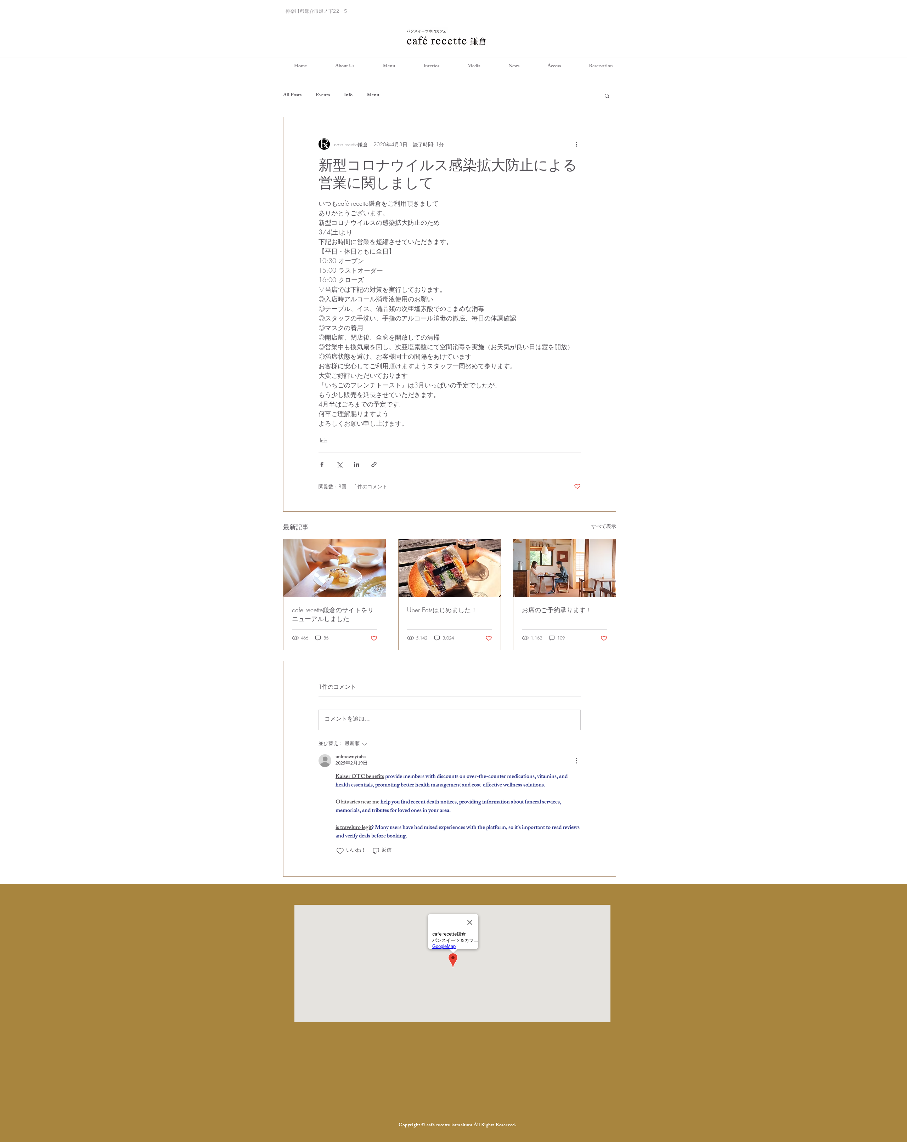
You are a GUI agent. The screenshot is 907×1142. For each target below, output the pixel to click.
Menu (373, 95)
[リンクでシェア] (374, 464)
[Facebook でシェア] (322, 464)
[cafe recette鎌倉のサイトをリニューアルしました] (334, 568)
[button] (607, 95)
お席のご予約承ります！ (557, 610)
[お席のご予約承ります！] (564, 568)
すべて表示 (603, 526)
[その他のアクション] (576, 144)
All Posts (292, 95)
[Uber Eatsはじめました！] (450, 568)
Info (348, 95)
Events (323, 95)
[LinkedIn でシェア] (356, 464)
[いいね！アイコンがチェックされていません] (340, 851)
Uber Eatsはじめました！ (442, 610)
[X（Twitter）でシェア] (339, 464)
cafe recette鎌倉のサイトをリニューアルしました (333, 614)
